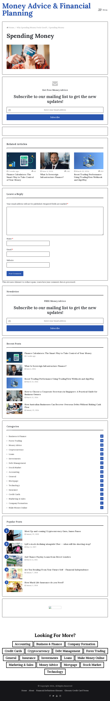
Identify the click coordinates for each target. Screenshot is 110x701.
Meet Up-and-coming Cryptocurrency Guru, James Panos (52, 531)
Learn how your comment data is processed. (56, 282)
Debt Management (17, 463)
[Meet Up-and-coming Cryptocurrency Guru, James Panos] (14, 535)
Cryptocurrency (16, 450)
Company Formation (18, 503)
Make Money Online (18, 508)
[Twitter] (53, 696)
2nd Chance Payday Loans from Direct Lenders (47, 557)
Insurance (13, 490)
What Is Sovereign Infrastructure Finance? (52, 175)
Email (10, 249)
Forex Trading (15, 441)
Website (10, 260)
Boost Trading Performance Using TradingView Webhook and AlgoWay (88, 177)
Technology (14, 485)
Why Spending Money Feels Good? (31, 27)
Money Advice (15, 445)
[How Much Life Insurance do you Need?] (14, 586)
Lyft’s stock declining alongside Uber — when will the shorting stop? (57, 544)
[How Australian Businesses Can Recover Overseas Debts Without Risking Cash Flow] (14, 408)
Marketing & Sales (17, 499)
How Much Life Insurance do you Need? (44, 582)
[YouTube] (56, 696)
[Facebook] (50, 696)
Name (10, 239)
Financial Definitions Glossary (49, 690)
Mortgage (13, 481)
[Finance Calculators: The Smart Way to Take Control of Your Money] (21, 160)
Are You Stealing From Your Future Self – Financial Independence (56, 569)
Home (11, 27)
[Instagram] (60, 696)
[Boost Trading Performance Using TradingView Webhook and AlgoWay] (88, 160)
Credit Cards (14, 494)
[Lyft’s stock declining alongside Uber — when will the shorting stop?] (14, 548)
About (31, 690)
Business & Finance (17, 436)
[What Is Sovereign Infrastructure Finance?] (55, 160)
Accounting (14, 472)
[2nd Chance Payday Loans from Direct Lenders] (14, 561)
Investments (15, 458)
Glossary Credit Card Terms (76, 690)
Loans (11, 454)
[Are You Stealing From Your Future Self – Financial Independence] (14, 573)
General (12, 476)
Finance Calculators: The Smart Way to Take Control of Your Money (20, 177)
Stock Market (15, 467)
